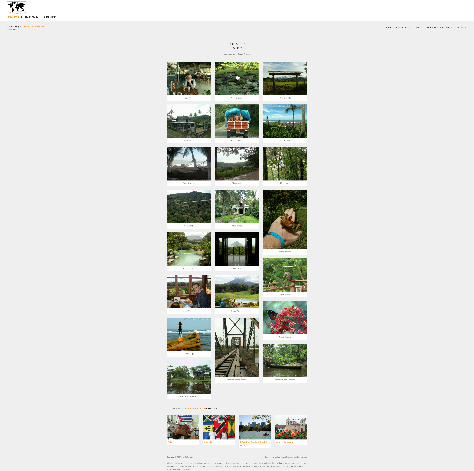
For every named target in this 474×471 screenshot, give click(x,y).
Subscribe (462, 28)
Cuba (170, 442)
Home (388, 28)
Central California (284, 442)
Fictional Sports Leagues (439, 28)
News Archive (402, 28)
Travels (418, 28)
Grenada (208, 442)
